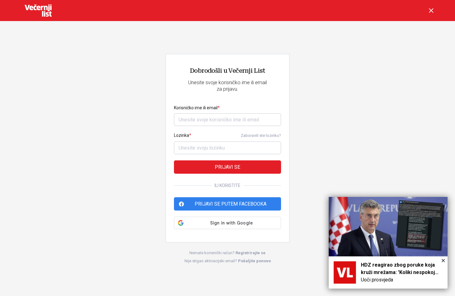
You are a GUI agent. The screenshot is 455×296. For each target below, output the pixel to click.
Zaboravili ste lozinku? (261, 135)
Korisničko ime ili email (196, 107)
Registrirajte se (251, 252)
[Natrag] (431, 10)
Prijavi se (227, 167)
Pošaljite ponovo (254, 261)
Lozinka (181, 135)
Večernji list (38, 10)
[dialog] (388, 243)
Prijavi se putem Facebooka (230, 204)
